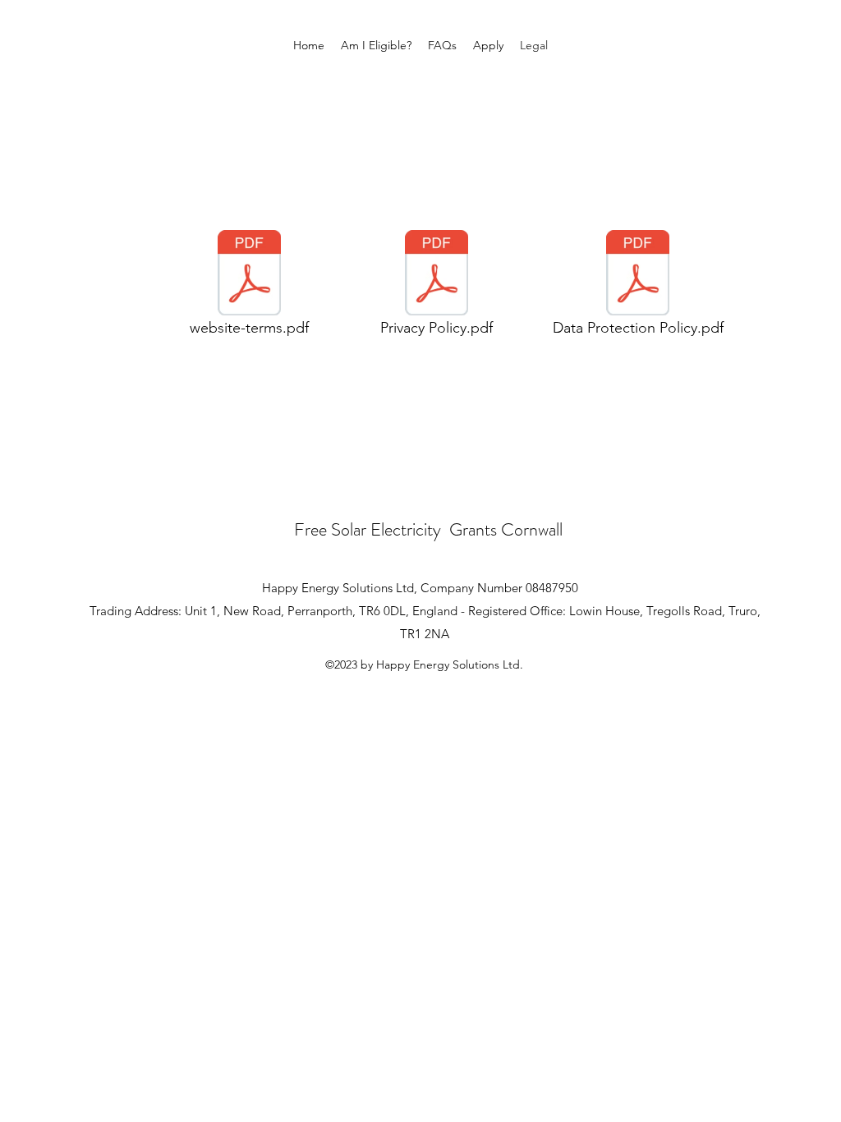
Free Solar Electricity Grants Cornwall (428, 529)
